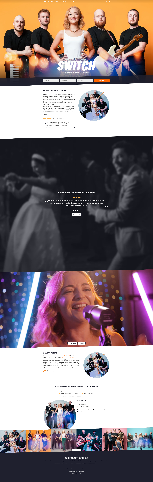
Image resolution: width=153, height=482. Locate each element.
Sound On (82, 343)
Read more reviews (76, 214)
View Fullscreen (73, 343)
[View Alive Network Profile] (109, 1)
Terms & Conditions (83, 469)
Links (67, 469)
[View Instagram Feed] (106, 1)
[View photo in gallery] (13, 440)
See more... (45, 114)
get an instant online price (89, 463)
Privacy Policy (73, 469)
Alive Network (67, 355)
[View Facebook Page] (103, 1)
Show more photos (76, 449)
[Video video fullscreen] (76, 309)
